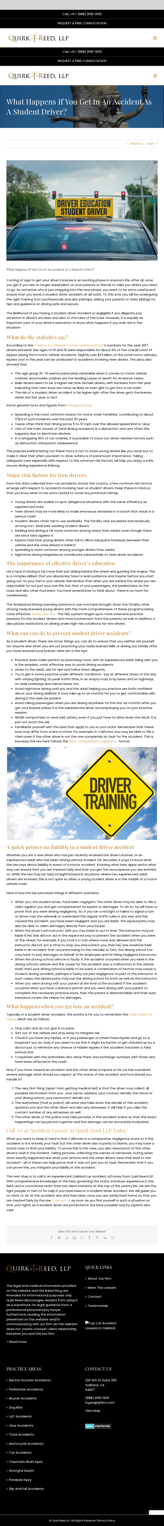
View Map (92, 1410)
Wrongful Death (21, 1470)
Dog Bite (15, 1407)
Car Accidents (20, 1452)
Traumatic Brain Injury (26, 1461)
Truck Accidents (21, 1434)
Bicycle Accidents (23, 1398)
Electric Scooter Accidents (30, 1380)
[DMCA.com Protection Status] (98, 1426)
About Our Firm (99, 1278)
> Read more (17, 1341)
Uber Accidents (21, 1425)
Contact (94, 1296)
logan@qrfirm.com (100, 1402)
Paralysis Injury (20, 1479)
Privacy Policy (106, 1520)
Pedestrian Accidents (26, 1389)
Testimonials (98, 1305)
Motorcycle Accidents (26, 1443)
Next (150, 143)
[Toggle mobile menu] (155, 38)
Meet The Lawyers (102, 1287)
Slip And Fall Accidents (26, 1488)
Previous (136, 143)
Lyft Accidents (20, 1416)
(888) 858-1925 (97, 1398)
